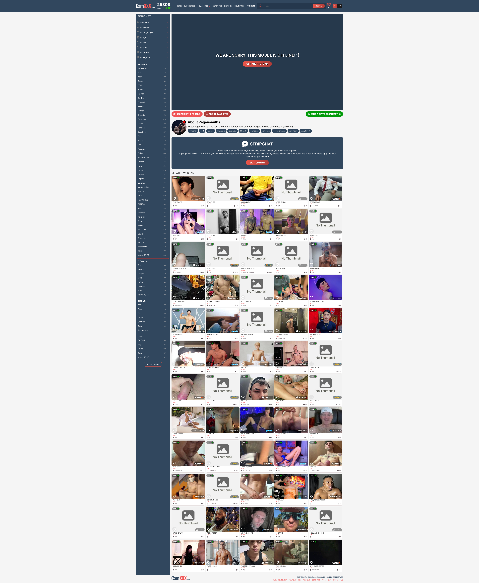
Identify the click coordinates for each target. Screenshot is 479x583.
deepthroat (305, 131)
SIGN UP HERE (257, 162)
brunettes (254, 131)
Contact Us (338, 580)
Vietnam (212, 305)
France (246, 504)
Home (179, 6)
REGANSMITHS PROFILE (188, 114)
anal (202, 131)
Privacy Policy (295, 580)
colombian (293, 131)
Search (319, 6)
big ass (210, 131)
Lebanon (315, 206)
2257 (329, 580)
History (228, 6)
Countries (239, 6)
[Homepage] (145, 6)
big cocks (221, 131)
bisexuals (232, 131)
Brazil (177, 404)
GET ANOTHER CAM (257, 64)
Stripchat (192, 131)
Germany (178, 272)
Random (251, 6)
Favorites (217, 6)
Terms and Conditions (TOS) (314, 580)
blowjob (243, 131)
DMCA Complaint (280, 580)
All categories (153, 364)
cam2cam (266, 131)
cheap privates (279, 131)
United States (248, 272)
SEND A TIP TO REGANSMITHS (326, 114)
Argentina (316, 470)
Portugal (246, 470)
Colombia (178, 305)
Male (174, 204)
